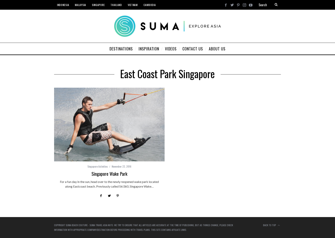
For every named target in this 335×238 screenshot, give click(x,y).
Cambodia (149, 5)
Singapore (98, 5)
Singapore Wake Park (109, 173)
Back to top (270, 225)
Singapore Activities (97, 166)
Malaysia (80, 5)
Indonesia (63, 5)
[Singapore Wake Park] (109, 124)
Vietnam (133, 5)
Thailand (116, 5)
